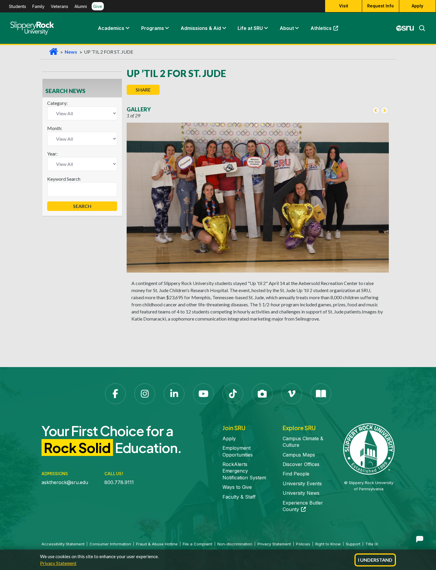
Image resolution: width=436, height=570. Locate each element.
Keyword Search (63, 179)
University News (301, 493)
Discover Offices (301, 464)
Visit (343, 6)
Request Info (380, 6)
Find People (296, 474)
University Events (302, 483)
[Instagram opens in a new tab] (144, 393)
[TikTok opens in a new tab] (232, 393)
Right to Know (328, 544)
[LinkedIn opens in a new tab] (174, 393)
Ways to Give (237, 487)
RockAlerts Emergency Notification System (244, 471)
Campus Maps (299, 455)
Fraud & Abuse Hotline (157, 544)
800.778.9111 (119, 482)
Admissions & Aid (201, 28)
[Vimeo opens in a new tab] (291, 393)
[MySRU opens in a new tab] (405, 28)
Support (353, 544)
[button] (127, 28)
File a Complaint (197, 544)
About (287, 28)
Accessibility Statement (63, 544)
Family (38, 6)
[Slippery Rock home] (32, 28)
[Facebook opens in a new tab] (115, 393)
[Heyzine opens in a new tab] (321, 393)
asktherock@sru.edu (65, 482)
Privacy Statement (58, 563)
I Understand (375, 560)
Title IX (371, 544)
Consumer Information (110, 544)
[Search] (420, 28)
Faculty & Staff (239, 497)
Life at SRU (250, 28)
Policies (303, 544)
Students (17, 6)
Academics (111, 28)
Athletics (327, 29)
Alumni (80, 6)
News (71, 52)
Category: (57, 103)
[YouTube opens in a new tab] (203, 393)
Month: (54, 128)
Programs (152, 28)
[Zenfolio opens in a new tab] (262, 393)
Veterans (59, 6)
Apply (417, 6)
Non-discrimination (234, 544)
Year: (52, 153)
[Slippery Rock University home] (368, 448)
